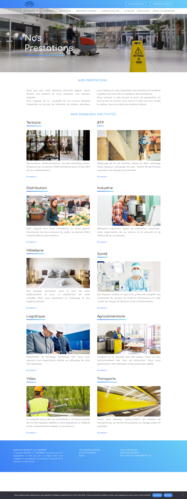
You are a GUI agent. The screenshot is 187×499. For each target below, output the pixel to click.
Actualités (129, 11)
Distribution (36, 188)
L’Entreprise (48, 11)
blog (81, 456)
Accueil (28, 59)
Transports (106, 379)
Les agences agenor (89, 450)
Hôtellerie (34, 250)
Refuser (168, 495)
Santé (102, 254)
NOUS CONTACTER (128, 450)
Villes (31, 379)
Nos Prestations (30, 11)
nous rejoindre (87, 453)
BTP (100, 122)
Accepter (157, 495)
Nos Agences (65, 11)
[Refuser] (183, 495)
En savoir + (31, 177)
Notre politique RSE (110, 11)
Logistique (35, 316)
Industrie (105, 188)
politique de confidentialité (135, 456)
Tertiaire (33, 122)
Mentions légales (129, 453)
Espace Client (143, 11)
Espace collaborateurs (164, 11)
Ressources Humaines (86, 11)
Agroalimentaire (111, 316)
